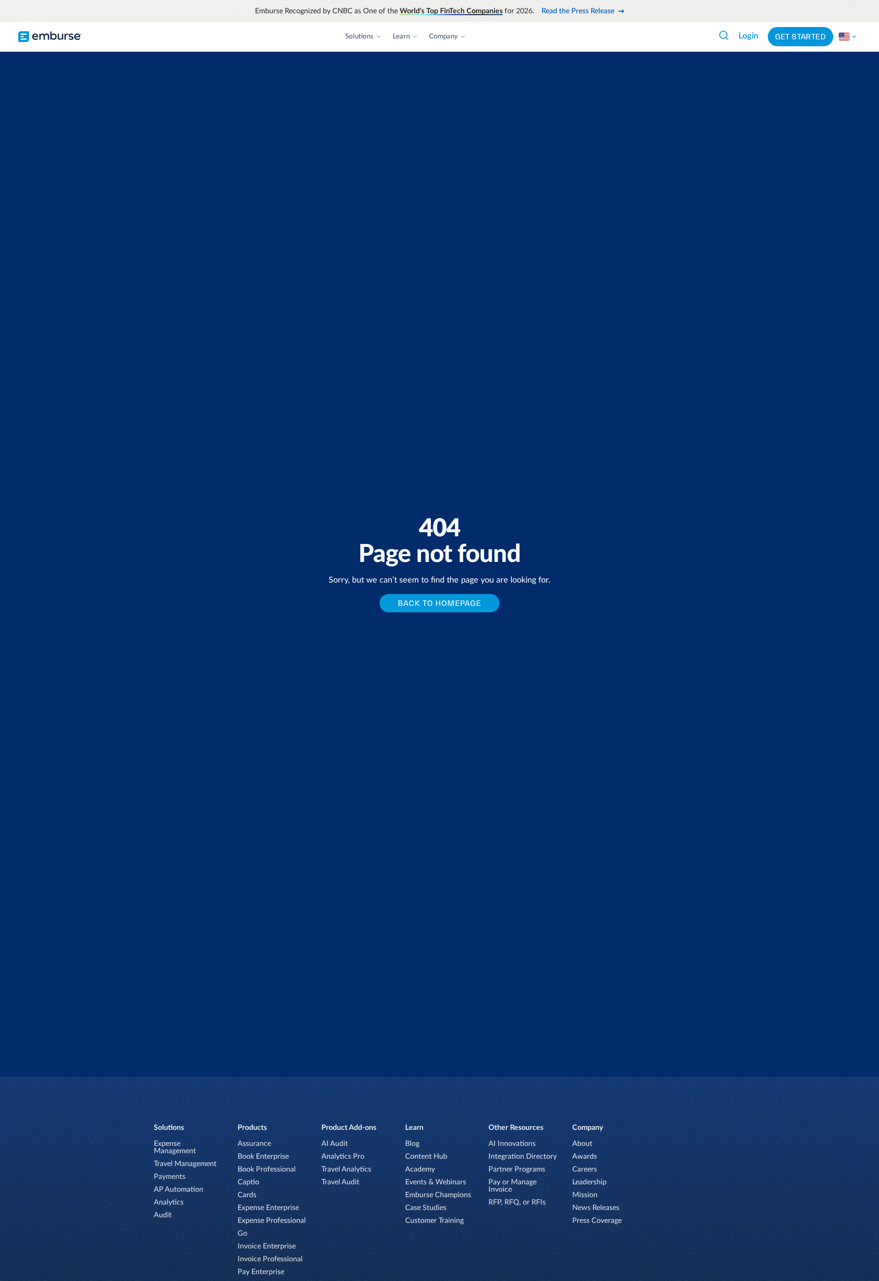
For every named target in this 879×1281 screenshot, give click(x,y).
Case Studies (425, 1207)
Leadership (589, 1182)
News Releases (595, 1207)
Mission (584, 1195)
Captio (248, 1182)
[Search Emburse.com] (723, 35)
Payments (169, 1176)
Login (748, 36)
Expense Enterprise (268, 1207)
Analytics (169, 1202)
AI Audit (334, 1143)
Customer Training (434, 1220)
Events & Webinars (435, 1182)
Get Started (800, 36)
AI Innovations (512, 1143)
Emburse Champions (438, 1195)
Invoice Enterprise (267, 1246)
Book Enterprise (263, 1156)
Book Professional (267, 1169)
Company (443, 36)
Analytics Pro (342, 1156)
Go (242, 1233)
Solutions (359, 36)
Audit (163, 1215)
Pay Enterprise (261, 1272)
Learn (401, 36)
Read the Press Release (578, 11)
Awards (584, 1156)
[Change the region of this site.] (848, 36)
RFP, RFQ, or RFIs (517, 1202)
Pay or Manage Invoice (512, 1185)
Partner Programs (516, 1169)
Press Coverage (597, 1220)
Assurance (254, 1143)
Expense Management (175, 1147)
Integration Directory (522, 1156)
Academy (420, 1169)
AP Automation (178, 1189)
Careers (584, 1169)
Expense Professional (272, 1220)
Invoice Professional (270, 1259)
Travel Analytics (346, 1169)
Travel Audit (340, 1182)
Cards (247, 1195)
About (582, 1143)
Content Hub (426, 1156)
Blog (412, 1143)
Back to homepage (439, 603)
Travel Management (185, 1163)
